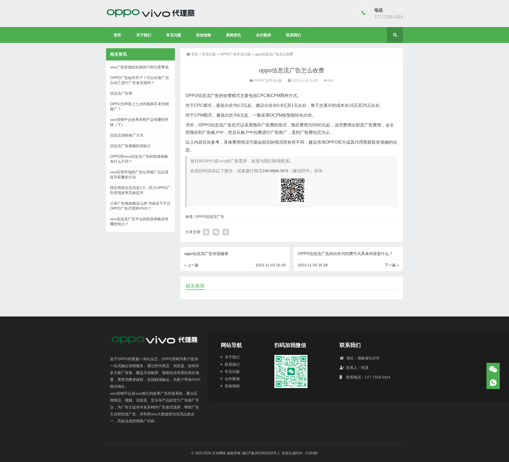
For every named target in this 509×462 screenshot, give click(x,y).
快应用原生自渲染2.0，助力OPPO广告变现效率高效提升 (140, 190)
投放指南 (203, 35)
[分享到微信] (216, 232)
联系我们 (293, 35)
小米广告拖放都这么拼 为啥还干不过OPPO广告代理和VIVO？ (140, 205)
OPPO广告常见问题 (235, 54)
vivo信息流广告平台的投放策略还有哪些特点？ (139, 221)
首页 (117, 35)
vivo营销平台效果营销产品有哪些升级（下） (139, 122)
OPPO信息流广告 (209, 216)
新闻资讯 (233, 35)
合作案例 (263, 35)
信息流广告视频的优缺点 (130, 146)
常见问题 (173, 35)
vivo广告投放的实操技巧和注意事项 (139, 67)
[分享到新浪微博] (225, 232)
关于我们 (143, 35)
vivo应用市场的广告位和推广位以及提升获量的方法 (139, 174)
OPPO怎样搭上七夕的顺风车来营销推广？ (139, 106)
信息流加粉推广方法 (126, 135)
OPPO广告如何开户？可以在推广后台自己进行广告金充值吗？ (139, 80)
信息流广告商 (121, 93)
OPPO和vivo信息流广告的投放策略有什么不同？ (139, 159)
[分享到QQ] (206, 232)
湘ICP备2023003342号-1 (260, 453)
